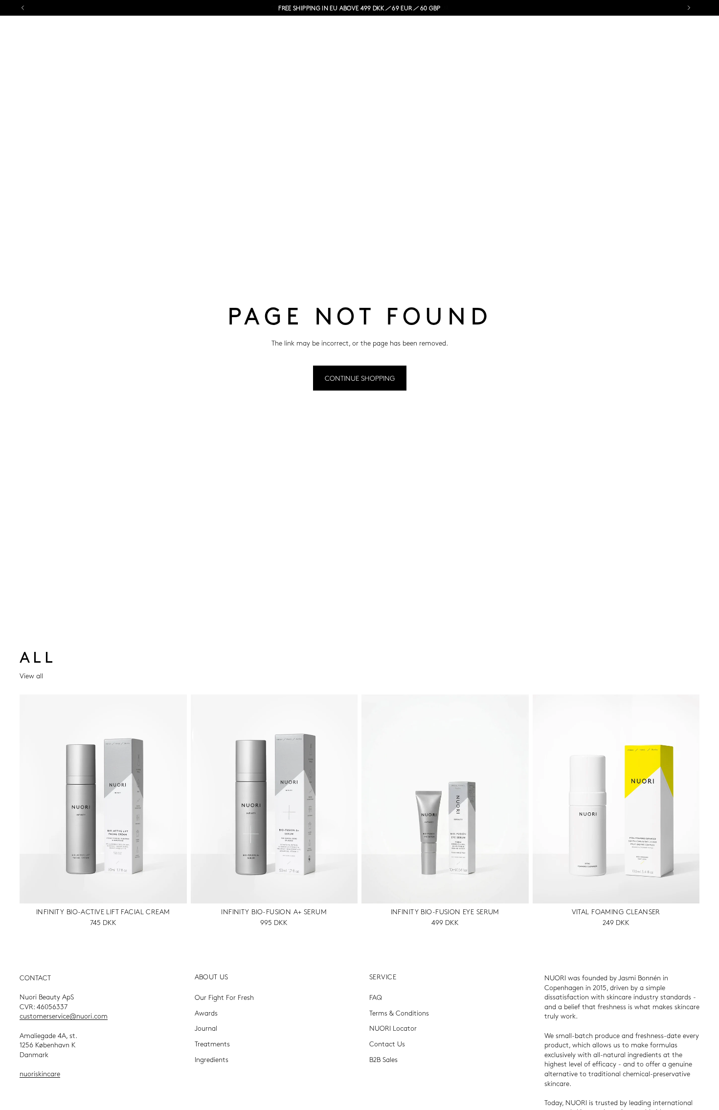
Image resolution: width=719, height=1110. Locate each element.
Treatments (212, 1043)
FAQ (375, 997)
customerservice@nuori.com (64, 1015)
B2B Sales (383, 1059)
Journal (206, 1028)
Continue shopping (360, 378)
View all (31, 675)
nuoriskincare (40, 1073)
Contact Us (387, 1043)
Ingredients (211, 1059)
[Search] (668, 35)
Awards (206, 1013)
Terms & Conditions (399, 1013)
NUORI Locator (393, 1028)
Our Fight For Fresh (224, 997)
